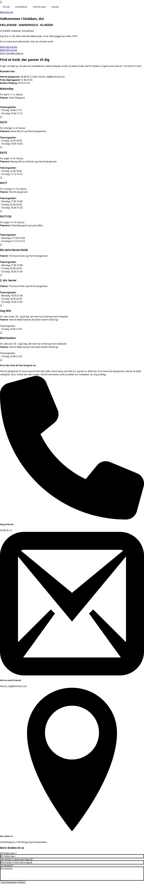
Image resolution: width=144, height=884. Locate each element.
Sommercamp (39, 6)
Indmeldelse (21, 6)
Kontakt (55, 6)
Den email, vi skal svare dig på (17, 859)
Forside (6, 6)
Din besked (7, 865)
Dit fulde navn (8, 853)
